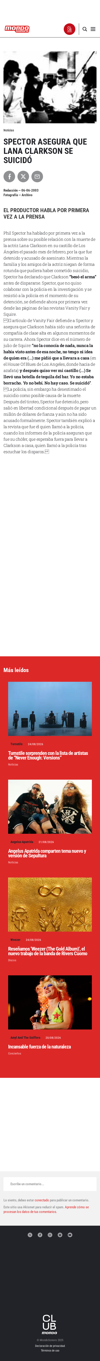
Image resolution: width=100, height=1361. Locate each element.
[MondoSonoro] (17, 29)
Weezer (15, 940)
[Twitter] (30, 1235)
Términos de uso (50, 1350)
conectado (42, 1200)
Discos (12, 960)
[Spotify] (60, 1235)
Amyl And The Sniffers (25, 1037)
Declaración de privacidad (50, 1346)
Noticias (13, 764)
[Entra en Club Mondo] (50, 1324)
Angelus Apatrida (21, 842)
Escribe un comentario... (27, 1184)
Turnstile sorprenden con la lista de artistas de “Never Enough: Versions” (48, 755)
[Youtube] (70, 1235)
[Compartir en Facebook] (9, 176)
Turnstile (16, 744)
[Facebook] (40, 1235)
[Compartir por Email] (37, 176)
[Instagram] (50, 1235)
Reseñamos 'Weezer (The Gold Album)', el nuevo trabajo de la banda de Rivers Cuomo (47, 951)
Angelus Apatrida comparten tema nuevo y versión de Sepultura (47, 853)
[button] (69, 29)
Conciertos (14, 1053)
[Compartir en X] (23, 176)
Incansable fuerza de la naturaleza (39, 1047)
